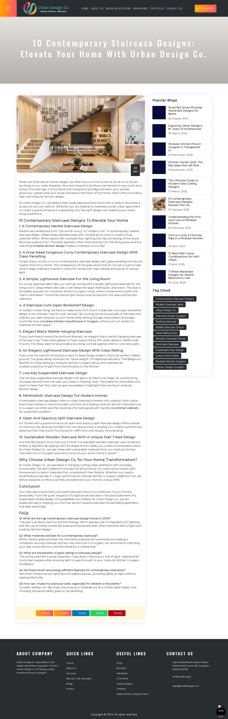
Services (71, 673)
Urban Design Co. (166, 310)
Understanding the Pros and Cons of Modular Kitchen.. (184, 220)
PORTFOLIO (157, 8)
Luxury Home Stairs (167, 355)
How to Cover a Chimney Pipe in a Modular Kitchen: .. (185, 238)
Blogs (69, 683)
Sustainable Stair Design (170, 350)
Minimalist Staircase (167, 344)
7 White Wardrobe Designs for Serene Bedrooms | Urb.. (181, 275)
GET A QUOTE (205, 8)
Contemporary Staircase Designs (175, 298)
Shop (119, 663)
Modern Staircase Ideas (169, 304)
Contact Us (174, 8)
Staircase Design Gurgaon (171, 315)
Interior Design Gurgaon (170, 367)
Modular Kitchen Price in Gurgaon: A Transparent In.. (184, 147)
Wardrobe (122, 673)
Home (85, 8)
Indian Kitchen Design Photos (132, 694)
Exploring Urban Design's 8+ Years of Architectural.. (185, 127)
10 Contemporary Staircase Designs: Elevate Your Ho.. (180, 202)
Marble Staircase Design (170, 327)
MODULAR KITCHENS (118, 8)
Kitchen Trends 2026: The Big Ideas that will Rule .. (185, 164)
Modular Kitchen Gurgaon (171, 361)
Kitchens (121, 668)
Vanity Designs (124, 683)
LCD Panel (122, 678)
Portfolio (121, 688)
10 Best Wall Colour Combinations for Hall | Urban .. (183, 256)
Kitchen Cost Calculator (79, 678)
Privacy (70, 688)
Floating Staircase (166, 321)
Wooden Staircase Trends (170, 338)
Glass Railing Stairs (166, 332)
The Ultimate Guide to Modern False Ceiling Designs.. (183, 183)
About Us (97, 8)
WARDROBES (140, 8)
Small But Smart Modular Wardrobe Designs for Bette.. (185, 110)
